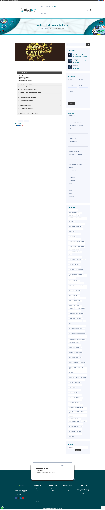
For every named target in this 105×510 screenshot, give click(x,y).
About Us (48, 6)
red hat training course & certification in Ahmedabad (77, 416)
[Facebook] (16, 498)
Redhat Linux (68, 488)
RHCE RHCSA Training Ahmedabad (75, 431)
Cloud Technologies (73, 141)
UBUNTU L (70, 193)
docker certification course (74, 290)
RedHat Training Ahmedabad (74, 421)
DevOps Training (72, 278)
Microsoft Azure (72, 170)
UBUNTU (70, 190)
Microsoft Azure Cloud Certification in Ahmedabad (76, 372)
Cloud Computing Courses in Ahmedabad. (76, 244)
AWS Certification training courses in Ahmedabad (76, 218)
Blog (70, 128)
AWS (78, 215)
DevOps (70, 254)
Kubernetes (68, 499)
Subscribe (78, 450)
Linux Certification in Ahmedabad (75, 347)
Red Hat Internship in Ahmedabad (75, 400)
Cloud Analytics (72, 135)
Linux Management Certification (75, 349)
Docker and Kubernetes (74, 151)
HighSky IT (60, 508)
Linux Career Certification (74, 342)
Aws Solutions (71, 231)
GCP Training (71, 298)
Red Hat (70, 183)
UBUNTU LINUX (71, 196)
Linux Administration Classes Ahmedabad (76, 328)
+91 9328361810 (3, 0)
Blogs (37, 492)
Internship (52, 488)
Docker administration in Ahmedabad (76, 283)
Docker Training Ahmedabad (74, 295)
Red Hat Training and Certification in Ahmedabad (76, 408)
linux (70, 161)
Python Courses (72, 177)
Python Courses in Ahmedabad (74, 382)
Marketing (71, 167)
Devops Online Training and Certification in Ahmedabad (77, 275)
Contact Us (44, 13)
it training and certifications (74, 310)
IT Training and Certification (75, 157)
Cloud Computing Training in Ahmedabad (76, 246)
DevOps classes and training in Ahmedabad (77, 259)
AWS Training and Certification (75, 122)
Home (42, 6)
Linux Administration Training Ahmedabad (77, 339)
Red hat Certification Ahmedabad (75, 395)
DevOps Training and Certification (76, 148)
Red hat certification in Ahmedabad (75, 397)
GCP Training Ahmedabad (81, 298)
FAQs (37, 499)
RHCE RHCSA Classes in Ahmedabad (75, 426)
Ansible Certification (73, 210)
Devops (68, 492)
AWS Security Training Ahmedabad (75, 226)
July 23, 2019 (75, 53)
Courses (54, 6)
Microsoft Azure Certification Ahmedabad (77, 362)
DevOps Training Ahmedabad (74, 280)
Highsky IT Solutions (72, 303)
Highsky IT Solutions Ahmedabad (75, 305)
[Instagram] (18, 498)
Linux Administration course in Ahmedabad (77, 333)
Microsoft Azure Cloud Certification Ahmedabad (76, 368)
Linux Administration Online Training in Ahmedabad (76, 337)
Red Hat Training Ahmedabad (74, 402)
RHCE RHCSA (84, 421)
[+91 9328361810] (0, 0)
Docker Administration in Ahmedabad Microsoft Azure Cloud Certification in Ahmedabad (76, 286)
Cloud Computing (72, 138)
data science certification (74, 249)
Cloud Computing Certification (75, 239)
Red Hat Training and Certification (75, 405)
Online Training (52, 490)
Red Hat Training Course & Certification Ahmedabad (76, 412)
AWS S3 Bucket (71, 221)
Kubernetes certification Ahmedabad (76, 313)
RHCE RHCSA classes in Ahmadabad (75, 423)
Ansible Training (72, 115)
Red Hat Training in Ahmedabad (74, 418)
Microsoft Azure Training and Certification (77, 377)
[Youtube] (23, 498)
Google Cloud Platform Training (75, 154)
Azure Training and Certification (76, 125)
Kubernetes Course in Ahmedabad (75, 315)
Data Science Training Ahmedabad (75, 251)
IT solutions (71, 308)
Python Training (72, 180)
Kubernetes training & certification (75, 318)
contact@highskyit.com (83, 497)
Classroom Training (52, 492)
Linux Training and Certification (75, 164)
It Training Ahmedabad (80, 308)
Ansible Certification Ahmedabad (75, 212)
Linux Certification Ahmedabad (75, 344)
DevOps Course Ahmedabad (74, 264)
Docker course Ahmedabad (74, 293)
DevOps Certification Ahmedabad (75, 256)
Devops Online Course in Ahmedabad (76, 269)
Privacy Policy (37, 501)
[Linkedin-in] (21, 498)
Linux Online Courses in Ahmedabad (75, 352)
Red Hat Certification (73, 392)
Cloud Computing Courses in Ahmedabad (76, 241)
